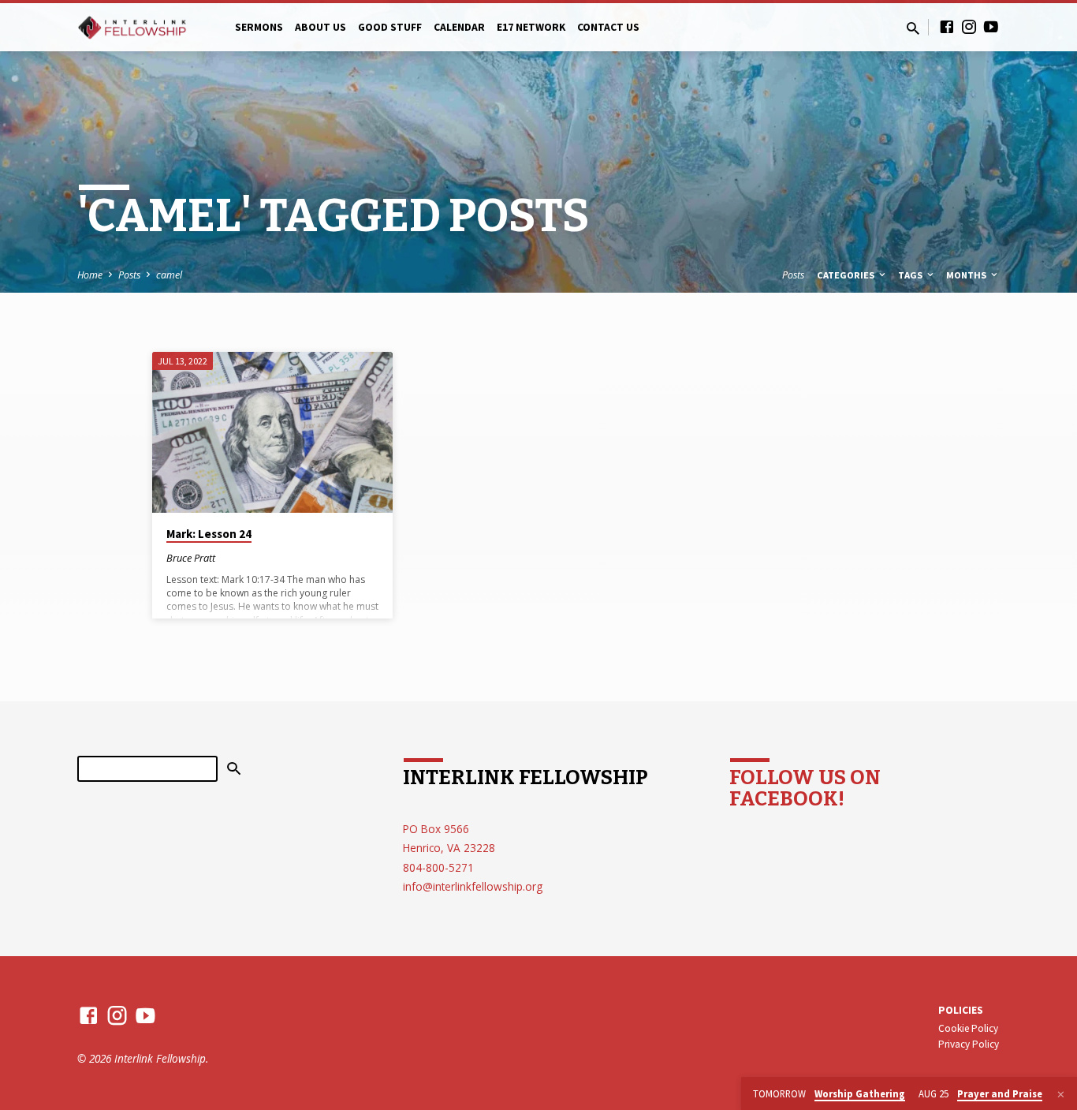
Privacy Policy (968, 1044)
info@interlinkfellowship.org (472, 886)
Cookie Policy (968, 1028)
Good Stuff (390, 27)
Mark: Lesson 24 (209, 533)
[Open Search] (913, 28)
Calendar (459, 27)
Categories (847, 275)
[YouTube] (991, 26)
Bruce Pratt (190, 558)
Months (967, 275)
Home (89, 275)
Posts (129, 275)
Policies (960, 1010)
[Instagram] (969, 26)
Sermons (259, 27)
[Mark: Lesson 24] (272, 432)
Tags (911, 275)
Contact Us (608, 27)
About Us (320, 27)
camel (169, 275)
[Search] (234, 769)
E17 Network (531, 27)
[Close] (1061, 1094)
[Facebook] (947, 26)
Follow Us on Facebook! (805, 788)
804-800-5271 (438, 867)
